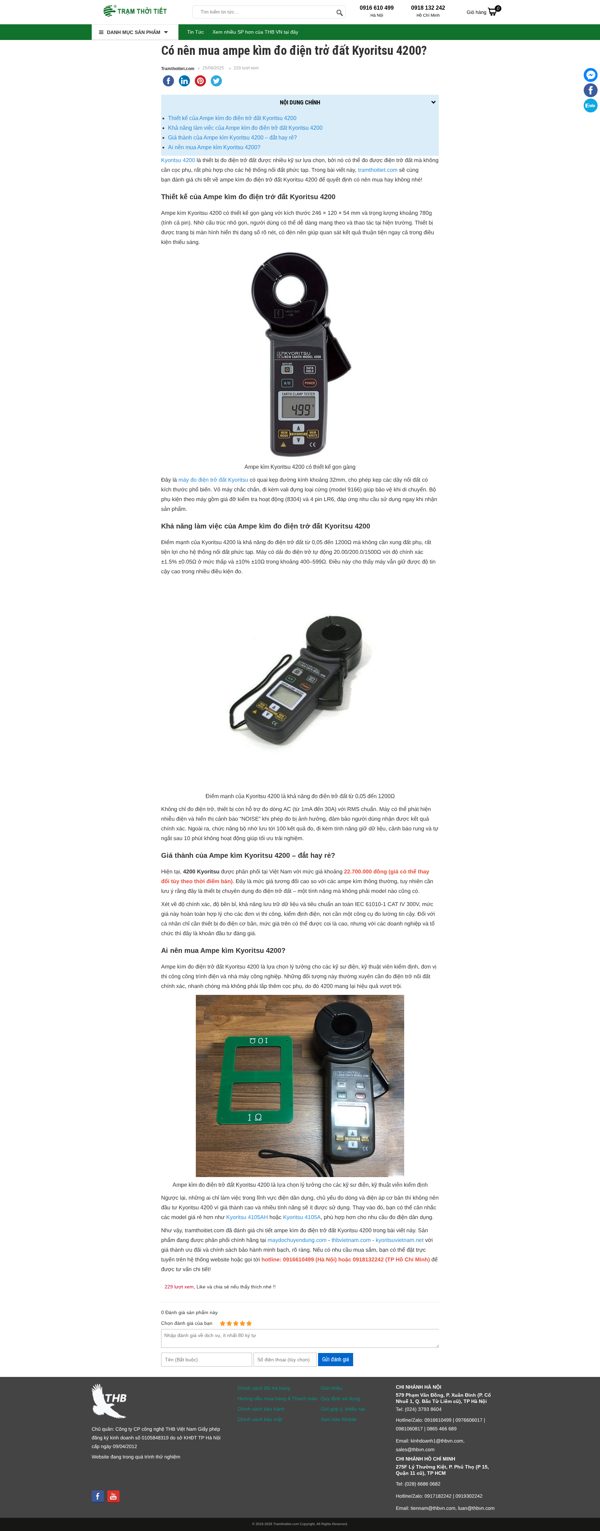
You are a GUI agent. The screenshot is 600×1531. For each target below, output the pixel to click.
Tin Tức (195, 32)
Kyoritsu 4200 (178, 160)
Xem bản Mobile (339, 1419)
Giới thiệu (331, 1388)
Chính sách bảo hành (261, 1409)
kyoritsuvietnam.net (400, 1240)
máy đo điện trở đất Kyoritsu (213, 480)
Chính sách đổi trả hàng (264, 1388)
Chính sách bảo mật (260, 1419)
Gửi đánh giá (335, 1359)
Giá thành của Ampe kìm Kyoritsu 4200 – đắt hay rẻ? (232, 138)
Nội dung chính (300, 102)
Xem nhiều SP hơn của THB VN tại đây (255, 32)
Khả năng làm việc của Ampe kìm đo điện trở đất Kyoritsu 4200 (245, 128)
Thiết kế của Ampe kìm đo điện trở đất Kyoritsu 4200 (232, 118)
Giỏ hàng (483, 10)
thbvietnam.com (351, 1240)
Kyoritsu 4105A (302, 1217)
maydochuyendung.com (297, 1240)
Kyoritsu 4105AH (247, 1217)
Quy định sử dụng (340, 1398)
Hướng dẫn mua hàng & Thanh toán (277, 1398)
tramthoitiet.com (378, 170)
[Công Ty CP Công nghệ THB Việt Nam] (135, 12)
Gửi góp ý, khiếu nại (343, 1409)
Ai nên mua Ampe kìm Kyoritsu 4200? (214, 147)
